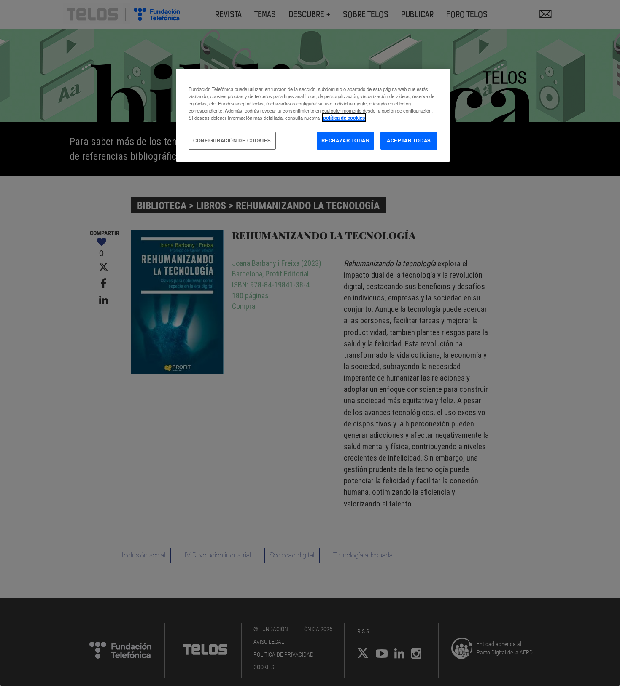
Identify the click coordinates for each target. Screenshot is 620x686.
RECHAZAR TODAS (345, 140)
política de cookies (344, 117)
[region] (313, 115)
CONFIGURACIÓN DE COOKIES (232, 140)
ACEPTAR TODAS (409, 140)
